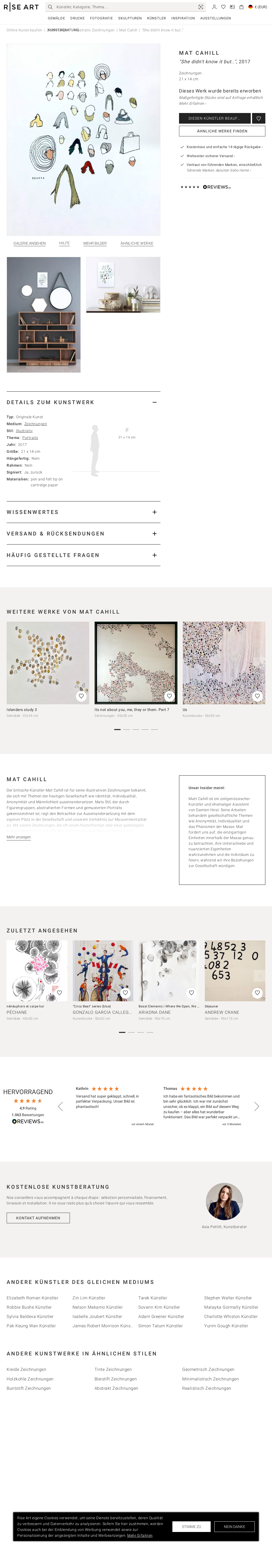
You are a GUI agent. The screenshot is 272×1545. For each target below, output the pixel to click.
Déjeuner (211, 1006)
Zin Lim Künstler (89, 1297)
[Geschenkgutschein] (232, 6)
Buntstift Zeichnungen (29, 1388)
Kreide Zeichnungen (26, 1369)
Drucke (77, 18)
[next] (259, 663)
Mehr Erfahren (140, 1535)
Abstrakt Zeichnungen (116, 1388)
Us (185, 709)
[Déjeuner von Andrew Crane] (235, 970)
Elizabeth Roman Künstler (32, 1297)
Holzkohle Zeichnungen (30, 1378)
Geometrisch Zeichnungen (208, 1369)
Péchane (17, 1012)
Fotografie (101, 18)
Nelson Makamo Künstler (98, 1307)
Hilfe (64, 243)
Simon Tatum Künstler (160, 1325)
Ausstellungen (215, 18)
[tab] (83, 402)
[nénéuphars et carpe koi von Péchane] (37, 970)
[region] (158, 1106)
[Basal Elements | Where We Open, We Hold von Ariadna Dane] (169, 970)
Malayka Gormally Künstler (231, 1307)
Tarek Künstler (152, 1297)
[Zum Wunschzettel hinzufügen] (258, 118)
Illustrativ (24, 431)
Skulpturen (130, 18)
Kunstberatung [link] (63, 30)
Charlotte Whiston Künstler (231, 1316)
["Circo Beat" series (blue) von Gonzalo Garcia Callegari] (103, 970)
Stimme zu (191, 1527)
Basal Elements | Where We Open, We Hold (172, 1006)
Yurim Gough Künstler (226, 1325)
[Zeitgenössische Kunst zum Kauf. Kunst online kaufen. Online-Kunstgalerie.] (21, 7)
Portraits (30, 438)
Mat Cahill (199, 53)
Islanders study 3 (22, 709)
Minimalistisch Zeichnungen (210, 1378)
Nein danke (234, 1527)
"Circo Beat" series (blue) (92, 1006)
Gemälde (56, 18)
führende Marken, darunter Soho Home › (219, 170)
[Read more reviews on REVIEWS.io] (28, 1122)
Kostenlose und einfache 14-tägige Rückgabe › (225, 147)
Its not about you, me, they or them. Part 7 (132, 709)
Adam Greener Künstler (161, 1316)
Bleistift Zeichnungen (116, 1378)
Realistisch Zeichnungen (206, 1388)
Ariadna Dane (155, 1012)
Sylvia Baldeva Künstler (30, 1316)
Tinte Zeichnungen (113, 1369)
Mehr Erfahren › (192, 103)
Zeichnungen (35, 424)
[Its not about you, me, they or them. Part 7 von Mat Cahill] (136, 663)
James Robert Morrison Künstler (105, 1325)
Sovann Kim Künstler (159, 1307)
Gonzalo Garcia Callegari (104, 1012)
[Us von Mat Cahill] (224, 663)
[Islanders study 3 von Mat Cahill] (48, 663)
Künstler (156, 18)
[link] (201, 7)
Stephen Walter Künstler (228, 1297)
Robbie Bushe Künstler (29, 1307)
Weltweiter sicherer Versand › (211, 156)
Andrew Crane (222, 1012)
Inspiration (183, 18)
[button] (61, 1106)
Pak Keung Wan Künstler (31, 1325)
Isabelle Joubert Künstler (97, 1316)
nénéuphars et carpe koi (25, 1006)
